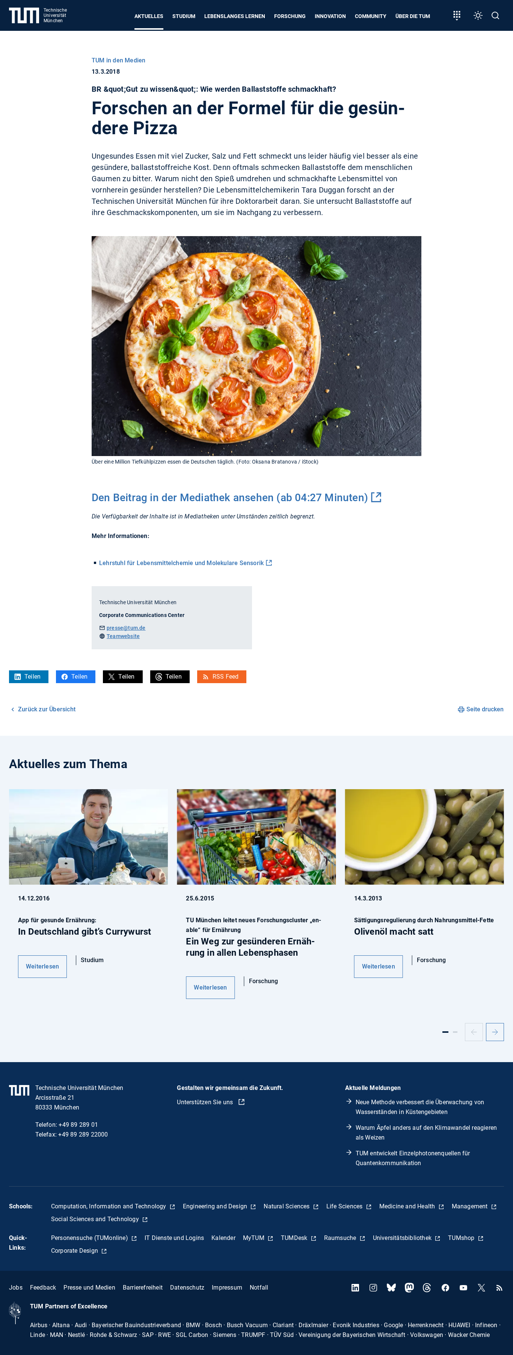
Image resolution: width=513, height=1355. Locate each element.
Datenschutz (187, 1287)
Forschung (290, 16)
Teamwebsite (123, 636)
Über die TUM (412, 16)
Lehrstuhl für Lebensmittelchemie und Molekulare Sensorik (181, 563)
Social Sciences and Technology (95, 1219)
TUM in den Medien (118, 60)
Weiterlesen (42, 966)
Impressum (227, 1287)
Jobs (16, 1287)
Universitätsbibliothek (403, 1237)
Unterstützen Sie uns (205, 1102)
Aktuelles (148, 16)
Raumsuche (341, 1237)
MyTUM (254, 1237)
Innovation (330, 16)
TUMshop (462, 1237)
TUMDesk (295, 1237)
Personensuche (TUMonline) (90, 1237)
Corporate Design (75, 1250)
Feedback (43, 1287)
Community (370, 16)
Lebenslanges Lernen (234, 16)
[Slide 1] (445, 1032)
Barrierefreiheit (143, 1287)
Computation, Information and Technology (109, 1206)
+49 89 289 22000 (83, 1134)
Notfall (259, 1287)
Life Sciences (345, 1206)
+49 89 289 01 (78, 1124)
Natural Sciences (287, 1206)
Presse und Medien (89, 1287)
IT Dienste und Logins (174, 1237)
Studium (183, 16)
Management (470, 1206)
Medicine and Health (408, 1206)
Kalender (223, 1237)
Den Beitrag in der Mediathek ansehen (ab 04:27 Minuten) (230, 497)
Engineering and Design (216, 1206)
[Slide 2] (455, 1032)
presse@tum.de (126, 628)
